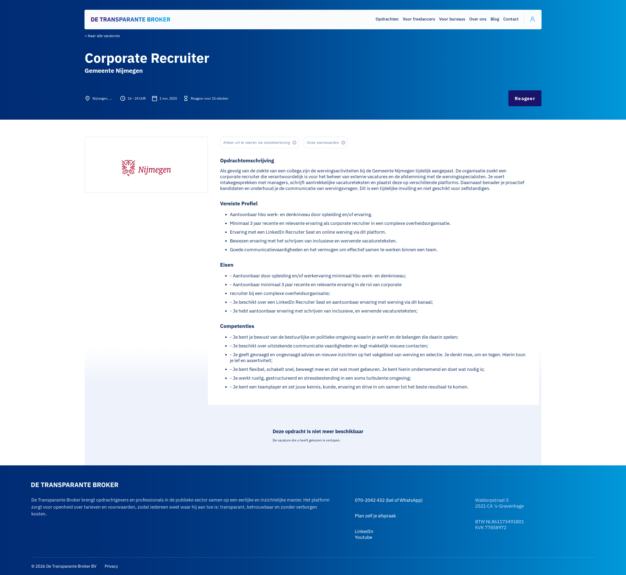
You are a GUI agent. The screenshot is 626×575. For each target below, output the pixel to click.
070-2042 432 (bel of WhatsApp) (389, 500)
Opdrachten (387, 19)
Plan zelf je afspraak (375, 516)
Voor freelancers (419, 19)
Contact (511, 19)
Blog (495, 19)
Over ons (478, 19)
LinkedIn (364, 531)
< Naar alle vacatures (102, 35)
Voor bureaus (452, 19)
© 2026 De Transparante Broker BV (63, 566)
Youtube (363, 537)
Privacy (111, 566)
